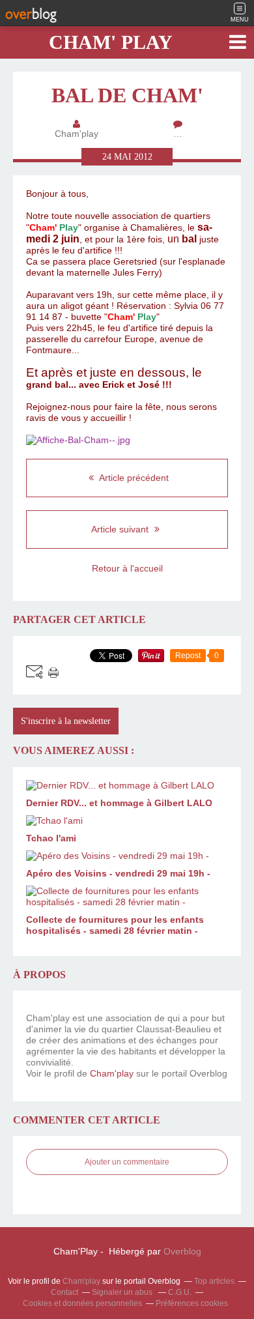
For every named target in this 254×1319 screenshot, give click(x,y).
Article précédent (133, 477)
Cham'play (112, 1073)
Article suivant (121, 529)
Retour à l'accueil (127, 568)
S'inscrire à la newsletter (66, 721)
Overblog (182, 1251)
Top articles (214, 1281)
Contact (64, 1292)
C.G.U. (179, 1292)
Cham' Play (111, 42)
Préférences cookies (192, 1303)
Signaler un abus (123, 1292)
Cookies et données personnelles (82, 1303)
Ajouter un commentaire (127, 1162)
